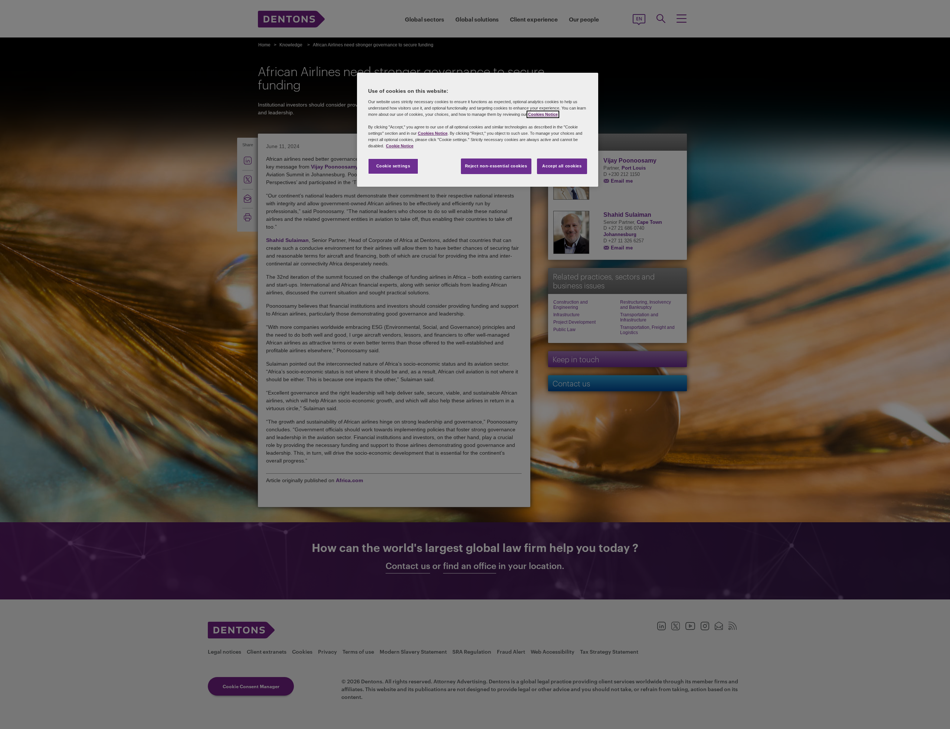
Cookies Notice (543, 114)
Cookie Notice (399, 146)
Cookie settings (393, 166)
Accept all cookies (562, 166)
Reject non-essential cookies (496, 166)
